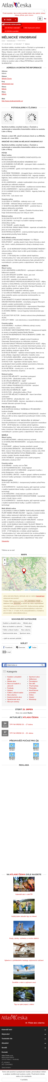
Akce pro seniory (13, 702)
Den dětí (32, 683)
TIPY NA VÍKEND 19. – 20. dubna (21, 733)
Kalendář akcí (11, 40)
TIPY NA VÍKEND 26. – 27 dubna (21, 724)
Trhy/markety (33, 686)
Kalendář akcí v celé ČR (24, 894)
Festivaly (28, 626)
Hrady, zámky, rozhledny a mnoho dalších (24, 938)
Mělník (4, 89)
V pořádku (24, 1080)
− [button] (4, 563)
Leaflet (26, 590)
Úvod (3, 40)
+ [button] (4, 559)
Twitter (34, 647)
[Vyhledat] (44, 10)
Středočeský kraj (7, 84)
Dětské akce (27, 623)
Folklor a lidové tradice (11, 630)
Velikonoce (33, 679)
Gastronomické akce (10, 633)
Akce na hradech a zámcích (12, 626)
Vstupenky (5, 541)
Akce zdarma (25, 630)
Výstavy (10, 690)
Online (31, 695)
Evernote (21, 647)
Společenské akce (13, 699)
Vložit (8, 20)
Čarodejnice (33, 681)
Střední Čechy (7, 78)
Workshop (32, 699)
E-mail (8, 652)
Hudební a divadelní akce (12, 623)
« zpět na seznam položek (12, 638)
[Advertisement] (24, 791)
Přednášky (33, 688)
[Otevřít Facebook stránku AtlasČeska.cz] (24, 665)
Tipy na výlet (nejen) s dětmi (24, 1004)
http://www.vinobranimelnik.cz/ (12, 101)
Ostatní (31, 697)
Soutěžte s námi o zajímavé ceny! (24, 982)
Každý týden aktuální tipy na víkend (24, 916)
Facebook (8, 647)
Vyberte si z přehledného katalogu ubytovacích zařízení (24, 960)
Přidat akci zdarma (35, 1023)
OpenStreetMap (34, 590)
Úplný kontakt (6, 1067)
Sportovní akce (25, 633)
